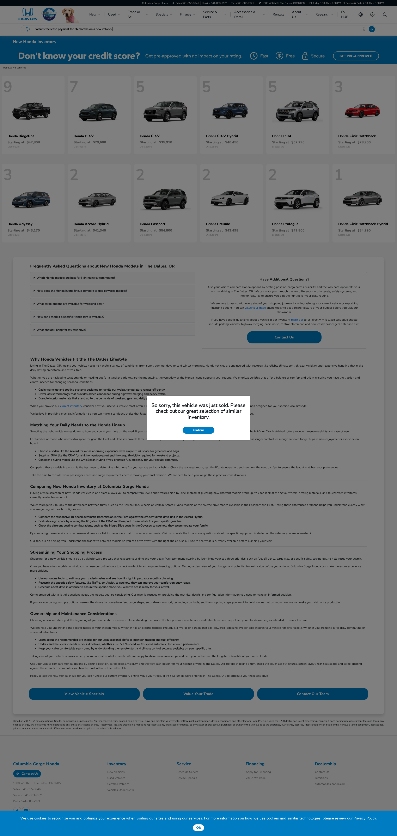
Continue (198, 430)
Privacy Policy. (365, 818)
